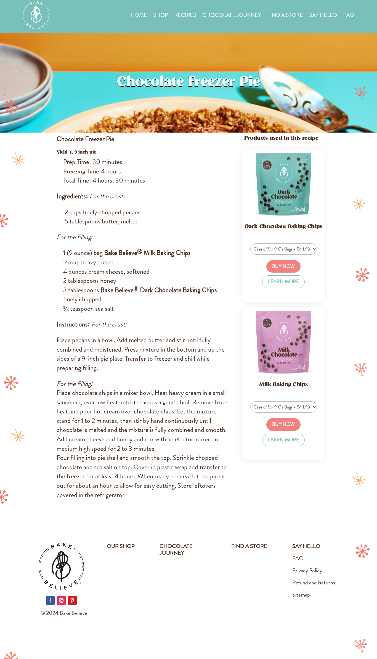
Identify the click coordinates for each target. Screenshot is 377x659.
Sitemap (301, 595)
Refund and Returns (313, 583)
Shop (160, 16)
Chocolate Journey (231, 16)
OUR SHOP (121, 546)
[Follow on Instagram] (61, 600)
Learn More (283, 281)
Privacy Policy (307, 570)
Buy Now (283, 266)
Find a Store (285, 16)
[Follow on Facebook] (50, 600)
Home (139, 16)
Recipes (185, 16)
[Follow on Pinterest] (72, 600)
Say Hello (323, 16)
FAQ (348, 16)
